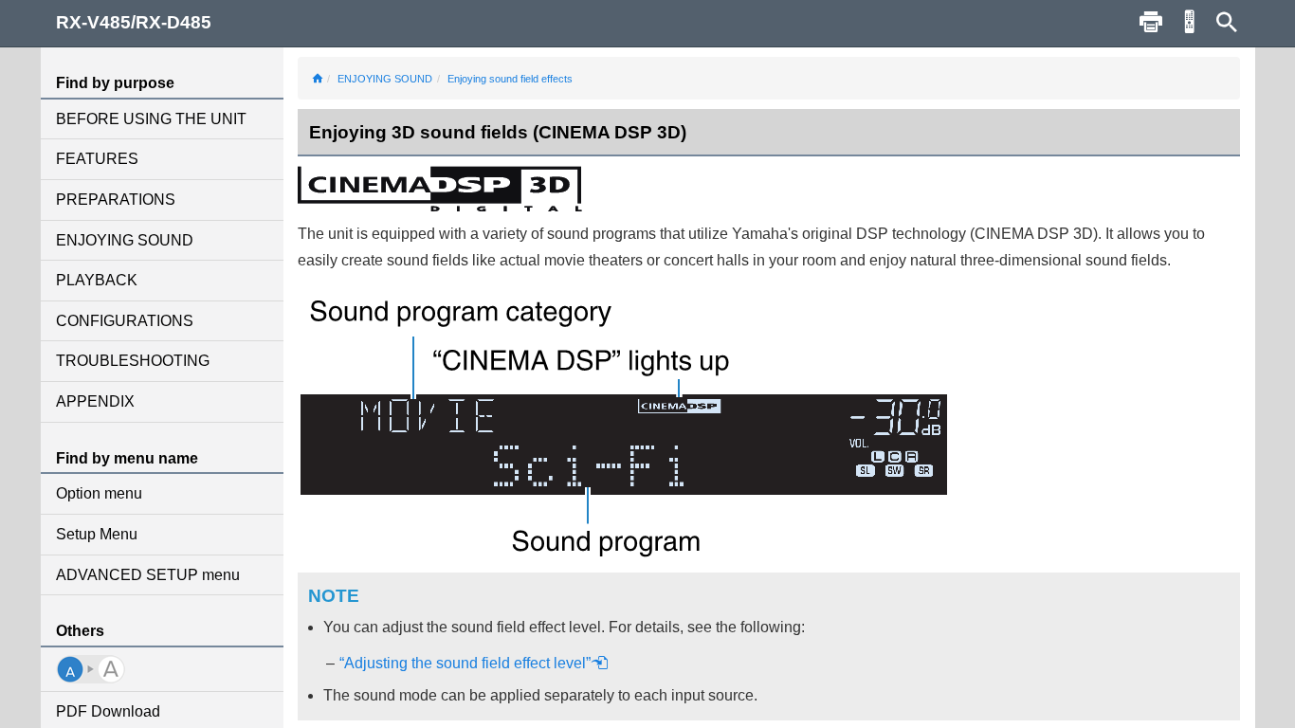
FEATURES (97, 159)
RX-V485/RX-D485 (133, 22)
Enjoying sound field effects (510, 78)
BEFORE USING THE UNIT (151, 119)
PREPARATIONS (115, 199)
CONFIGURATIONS (124, 321)
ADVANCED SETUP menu (148, 575)
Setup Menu (96, 534)
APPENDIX (95, 401)
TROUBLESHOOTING (133, 361)
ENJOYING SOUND (124, 240)
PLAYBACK (96, 280)
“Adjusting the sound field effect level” (465, 663)
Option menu (99, 493)
